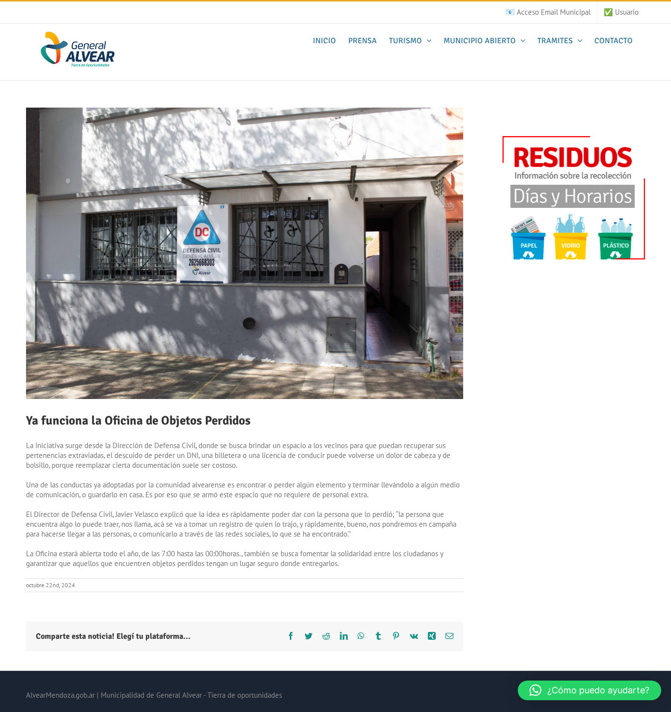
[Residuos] (574, 140)
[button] (589, 690)
